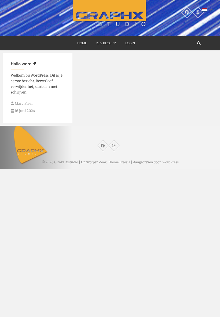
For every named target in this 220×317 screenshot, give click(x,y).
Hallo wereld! (23, 63)
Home (82, 43)
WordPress (170, 162)
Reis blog (104, 43)
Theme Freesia (119, 162)
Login (130, 43)
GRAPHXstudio (66, 162)
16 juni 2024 (24, 111)
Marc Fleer (23, 103)
